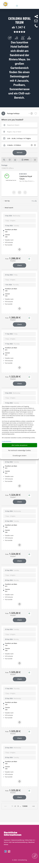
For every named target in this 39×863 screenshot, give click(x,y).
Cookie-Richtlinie (6, 441)
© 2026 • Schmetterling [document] (19, 860)
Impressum (7, 840)
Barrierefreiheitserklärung (19, 842)
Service (6, 842)
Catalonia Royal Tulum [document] (19, 20)
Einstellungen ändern (19, 455)
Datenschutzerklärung (17, 840)
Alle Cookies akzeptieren (19, 445)
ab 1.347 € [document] (18, 27)
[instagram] (9, 852)
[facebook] (5, 852)
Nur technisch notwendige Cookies (19, 450)
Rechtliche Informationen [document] (12, 834)
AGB (10, 842)
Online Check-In (29, 840)
